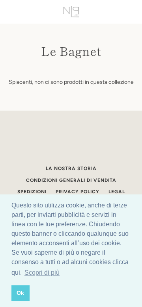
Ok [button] (20, 293)
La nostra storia (71, 168)
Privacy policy (77, 191)
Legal (116, 191)
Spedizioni (32, 191)
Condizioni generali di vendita (71, 180)
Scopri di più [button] (42, 272)
